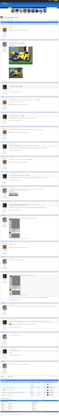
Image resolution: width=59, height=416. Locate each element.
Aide (27, 414)
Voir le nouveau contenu (29, 7)
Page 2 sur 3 (5, 20)
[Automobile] (13, 11)
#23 (56, 82)
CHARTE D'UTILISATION (35, 400)
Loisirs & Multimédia (31, 390)
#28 (56, 156)
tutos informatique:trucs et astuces (10, 389)
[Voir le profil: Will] (5, 116)
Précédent (2, 20)
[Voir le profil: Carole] (5, 102)
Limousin (9, 404)
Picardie (9, 407)
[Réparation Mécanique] (29, 11)
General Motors (34, 408)
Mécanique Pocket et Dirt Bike (32, 395)
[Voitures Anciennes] (33, 11)
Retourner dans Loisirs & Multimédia (54, 376)
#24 (56, 96)
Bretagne (2, 406)
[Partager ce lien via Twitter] (0, 378)
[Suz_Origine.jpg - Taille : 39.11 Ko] (16, 73)
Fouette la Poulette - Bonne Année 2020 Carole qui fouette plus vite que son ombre (18, 30)
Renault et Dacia (34, 402)
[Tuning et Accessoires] (25, 11)
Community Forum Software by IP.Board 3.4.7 (54, 414)
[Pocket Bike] (45, 11)
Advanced (58, 7)
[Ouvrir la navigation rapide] (33, 7)
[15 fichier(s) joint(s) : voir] (2, 389)
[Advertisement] (42, 4)
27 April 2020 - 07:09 (52, 389)
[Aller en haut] (29, 414)
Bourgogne (2, 405)
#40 (56, 361)
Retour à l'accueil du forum (17, 411)
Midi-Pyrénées (10, 405)
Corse (2, 408)
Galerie (13, 7)
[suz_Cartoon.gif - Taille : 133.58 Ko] (21, 55)
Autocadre (2, 7)
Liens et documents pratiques (41, 411)
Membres (6, 7)
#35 (56, 271)
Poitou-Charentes (10, 408)
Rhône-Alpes (10, 409)
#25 (56, 112)
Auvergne (2, 404)
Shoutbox (23, 7)
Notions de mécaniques (31, 392)
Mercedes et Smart (34, 406)
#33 (56, 241)
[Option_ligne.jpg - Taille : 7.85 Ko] (13, 194)
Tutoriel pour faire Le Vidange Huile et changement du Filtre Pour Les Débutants (13, 392)
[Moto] (37, 11)
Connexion (52, 0)
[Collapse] (57, 380)
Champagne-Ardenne (4, 407)
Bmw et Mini (33, 404)
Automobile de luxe (34, 409)
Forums (10, 7)
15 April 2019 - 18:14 (52, 394)
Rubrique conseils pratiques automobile (32, 411)
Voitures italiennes (34, 405)
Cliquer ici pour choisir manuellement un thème (18, 414)
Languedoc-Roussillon (11, 403)
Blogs (16, 7)
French (24, 414)
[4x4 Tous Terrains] (17, 11)
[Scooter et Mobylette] (41, 11)
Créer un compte (56, 0)
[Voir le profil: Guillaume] (5, 190)
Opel (32, 407)
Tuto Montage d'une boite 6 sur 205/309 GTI (8, 387)
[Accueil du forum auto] (6, 4)
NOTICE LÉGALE (41, 400)
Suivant (12, 20)
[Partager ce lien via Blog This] (5, 378)
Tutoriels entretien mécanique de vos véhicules (32, 387)
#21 (56, 24)
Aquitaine (2, 403)
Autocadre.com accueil (24, 411)
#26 (56, 126)
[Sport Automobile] (21, 11)
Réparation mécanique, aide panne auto (32, 384)
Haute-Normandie (3, 409)
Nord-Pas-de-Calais (10, 406)
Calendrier (19, 7)
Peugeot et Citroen (34, 403)
